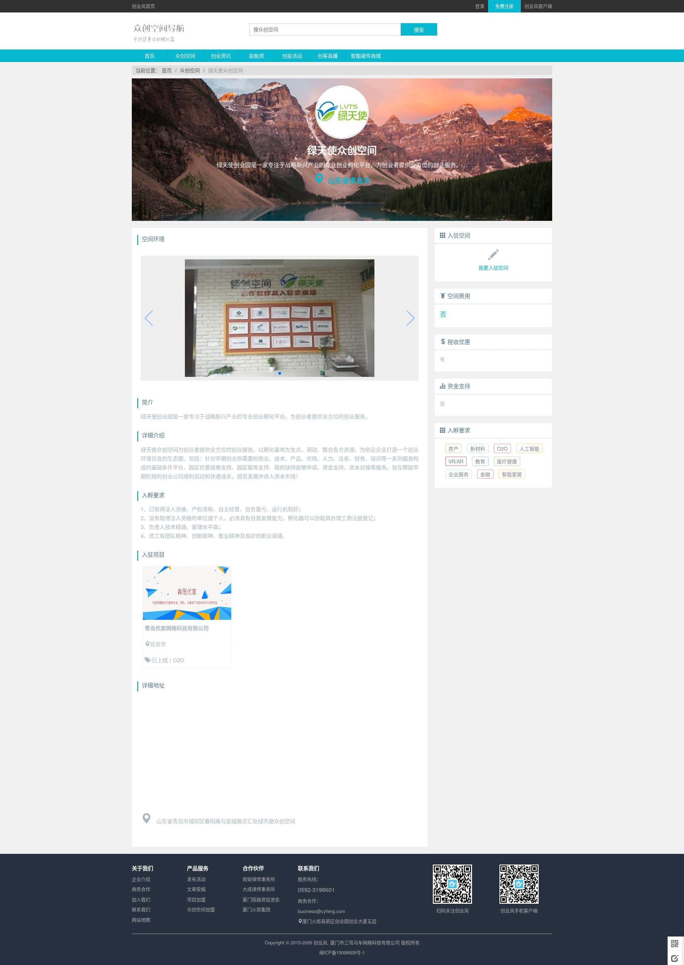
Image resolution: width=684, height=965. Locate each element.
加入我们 (141, 899)
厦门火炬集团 (256, 909)
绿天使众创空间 (225, 70)
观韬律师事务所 (259, 879)
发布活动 (196, 879)
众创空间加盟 (201, 909)
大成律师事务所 (259, 889)
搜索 (419, 29)
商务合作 (141, 889)
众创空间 (185, 55)
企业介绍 (141, 879)
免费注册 (504, 5)
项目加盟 (196, 899)
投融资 (256, 55)
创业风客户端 (538, 5)
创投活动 (292, 55)
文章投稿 (196, 889)
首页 (150, 55)
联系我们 (141, 909)
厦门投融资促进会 (261, 899)
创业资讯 (221, 55)
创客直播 (328, 55)
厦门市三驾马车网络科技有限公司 (365, 942)
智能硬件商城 (366, 55)
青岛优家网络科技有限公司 (177, 628)
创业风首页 (143, 5)
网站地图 (141, 919)
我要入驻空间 (493, 267)
